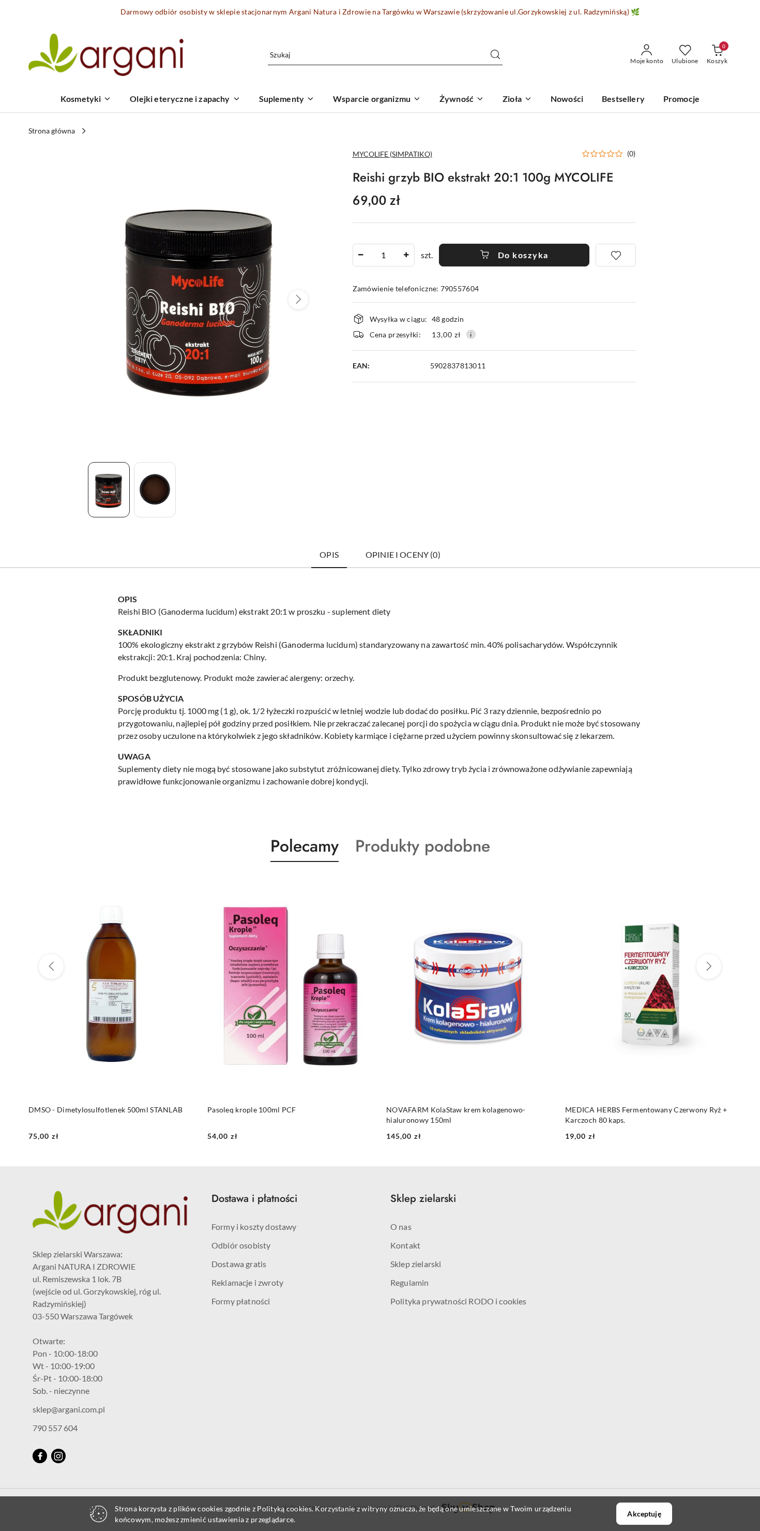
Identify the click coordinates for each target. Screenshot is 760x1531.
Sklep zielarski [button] (423, 1198)
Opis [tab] (329, 554)
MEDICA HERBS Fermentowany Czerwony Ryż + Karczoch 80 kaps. (467, 1114)
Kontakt (405, 1245)
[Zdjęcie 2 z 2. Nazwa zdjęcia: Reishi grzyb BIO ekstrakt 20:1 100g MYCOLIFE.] (155, 489)
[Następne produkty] (709, 966)
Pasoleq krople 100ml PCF (72, 1109)
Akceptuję (644, 1513)
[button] (298, 299)
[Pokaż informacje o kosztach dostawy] (471, 334)
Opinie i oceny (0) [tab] (403, 554)
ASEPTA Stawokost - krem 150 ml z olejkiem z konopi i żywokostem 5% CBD (641, 1114)
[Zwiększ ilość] (406, 255)
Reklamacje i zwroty (247, 1282)
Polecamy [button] (304, 846)
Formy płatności (240, 1301)
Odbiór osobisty (240, 1245)
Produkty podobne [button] (422, 846)
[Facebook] (40, 1456)
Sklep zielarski (415, 1264)
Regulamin (409, 1282)
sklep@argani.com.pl (69, 1409)
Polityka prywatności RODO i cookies (458, 1301)
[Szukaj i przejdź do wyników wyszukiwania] (495, 55)
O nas (401, 1226)
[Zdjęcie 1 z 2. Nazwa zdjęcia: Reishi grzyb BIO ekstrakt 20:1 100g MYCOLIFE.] (109, 489)
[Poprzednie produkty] (51, 966)
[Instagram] (58, 1456)
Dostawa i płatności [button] (254, 1198)
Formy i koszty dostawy (254, 1226)
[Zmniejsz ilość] (361, 255)
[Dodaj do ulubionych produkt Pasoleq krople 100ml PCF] (183, 886)
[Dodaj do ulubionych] (616, 255)
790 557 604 (55, 1428)
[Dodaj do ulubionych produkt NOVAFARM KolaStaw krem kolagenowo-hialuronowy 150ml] (362, 886)
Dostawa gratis (238, 1264)
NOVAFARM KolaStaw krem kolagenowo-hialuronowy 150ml (277, 1114)
